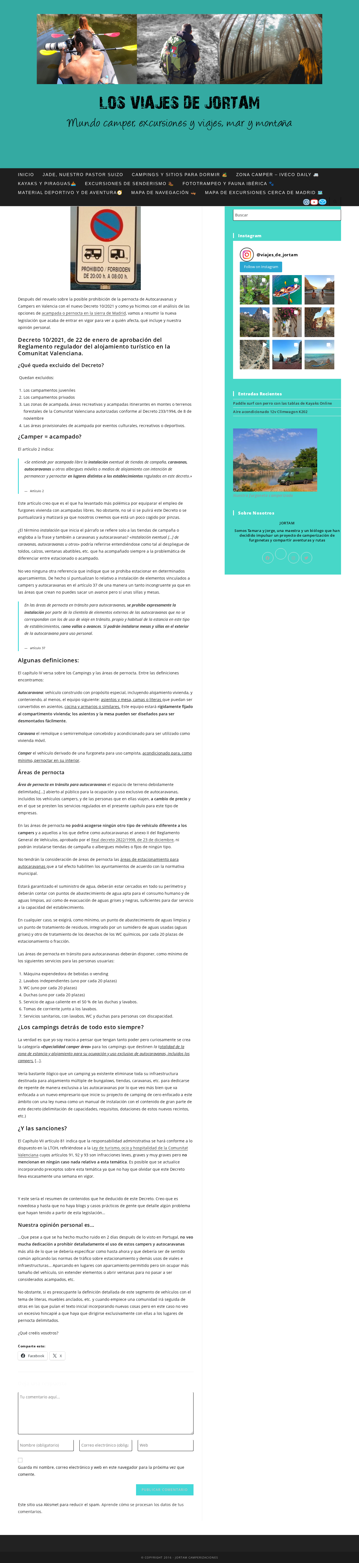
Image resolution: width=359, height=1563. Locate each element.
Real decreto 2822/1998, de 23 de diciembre (132, 839)
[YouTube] (314, 202)
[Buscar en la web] (335, 202)
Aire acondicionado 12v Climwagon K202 (270, 411)
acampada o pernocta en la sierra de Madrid (84, 313)
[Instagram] (306, 202)
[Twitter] (306, 557)
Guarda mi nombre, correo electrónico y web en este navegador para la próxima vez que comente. (101, 1471)
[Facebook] (267, 557)
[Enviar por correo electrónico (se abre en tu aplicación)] (322, 202)
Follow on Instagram (261, 266)
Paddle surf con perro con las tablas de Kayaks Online (282, 403)
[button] (255, 290)
